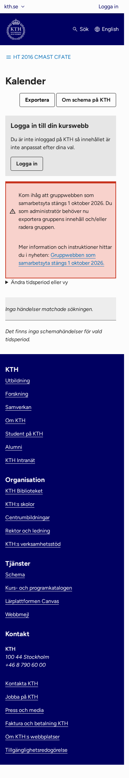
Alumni (13, 447)
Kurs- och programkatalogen (38, 588)
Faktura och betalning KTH (36, 723)
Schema (15, 574)
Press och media (24, 710)
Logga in (108, 6)
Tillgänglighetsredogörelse (36, 750)
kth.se (11, 6)
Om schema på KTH (86, 100)
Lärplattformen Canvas (32, 601)
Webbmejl (17, 614)
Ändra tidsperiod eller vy (39, 282)
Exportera (37, 100)
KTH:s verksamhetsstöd (33, 544)
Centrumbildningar (27, 517)
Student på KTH (24, 434)
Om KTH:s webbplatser (32, 736)
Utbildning (17, 380)
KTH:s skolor (19, 504)
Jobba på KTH (21, 697)
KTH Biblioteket (24, 491)
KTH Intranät (20, 460)
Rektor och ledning (27, 531)
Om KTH (15, 420)
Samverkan (18, 407)
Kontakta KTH (21, 683)
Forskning (16, 394)
